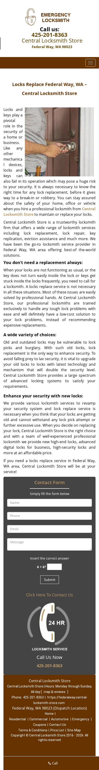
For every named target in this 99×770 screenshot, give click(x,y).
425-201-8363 (49, 34)
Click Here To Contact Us (49, 595)
